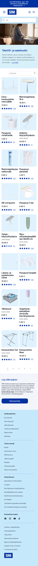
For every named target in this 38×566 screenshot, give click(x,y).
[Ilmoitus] (34, 3)
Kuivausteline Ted (10, 350)
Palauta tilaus (8, 432)
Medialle (7, 462)
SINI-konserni (8, 455)
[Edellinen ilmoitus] (4, 3)
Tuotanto (7, 485)
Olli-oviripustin (8, 203)
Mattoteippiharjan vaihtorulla (10, 170)
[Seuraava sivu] (30, 368)
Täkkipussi (6, 309)
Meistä (6, 447)
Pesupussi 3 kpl (26, 203)
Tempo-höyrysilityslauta (9, 235)
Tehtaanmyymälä (9, 466)
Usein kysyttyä (8, 421)
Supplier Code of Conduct (12, 546)
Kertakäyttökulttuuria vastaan (13, 492)
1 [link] (7, 368)
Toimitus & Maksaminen (11, 429)
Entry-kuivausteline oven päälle (8, 99)
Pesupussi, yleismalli (24, 170)
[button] (4, 12)
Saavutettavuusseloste (11, 538)
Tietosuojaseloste (10, 531)
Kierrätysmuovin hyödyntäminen (14, 488)
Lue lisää (15, 62)
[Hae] (4, 20)
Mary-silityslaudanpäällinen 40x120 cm (27, 236)
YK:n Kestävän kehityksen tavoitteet (15, 507)
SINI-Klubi (7, 436)
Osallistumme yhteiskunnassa (13, 496)
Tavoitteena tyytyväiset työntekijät (15, 503)
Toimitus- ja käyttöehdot (12, 527)
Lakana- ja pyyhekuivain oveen (8, 275)
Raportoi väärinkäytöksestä (12, 542)
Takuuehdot (8, 535)
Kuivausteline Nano (25, 351)
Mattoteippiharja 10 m (27, 98)
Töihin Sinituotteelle (10, 470)
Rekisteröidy (14, 401)
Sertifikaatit (8, 499)
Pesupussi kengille (27, 273)
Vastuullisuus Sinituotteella (13, 481)
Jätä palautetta (9, 425)
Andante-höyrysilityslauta (27, 134)
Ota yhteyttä (8, 418)
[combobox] (21, 20)
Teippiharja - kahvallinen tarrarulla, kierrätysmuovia (26, 312)
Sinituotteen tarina (10, 451)
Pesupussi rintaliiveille (7, 134)
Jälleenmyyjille (9, 458)
